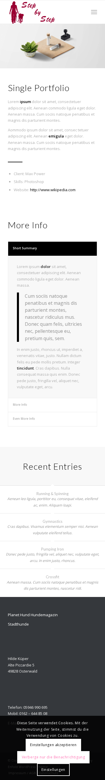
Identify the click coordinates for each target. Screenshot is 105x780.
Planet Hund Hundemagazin (33, 614)
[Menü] (94, 12)
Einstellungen (53, 769)
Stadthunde (18, 624)
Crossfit (52, 576)
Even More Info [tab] (24, 419)
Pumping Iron (52, 549)
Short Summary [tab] (25, 248)
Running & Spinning (52, 493)
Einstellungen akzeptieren (53, 744)
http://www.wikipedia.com (53, 189)
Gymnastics (52, 521)
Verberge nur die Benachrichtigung (53, 757)
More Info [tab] (20, 405)
